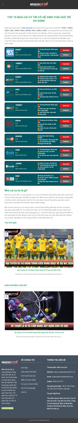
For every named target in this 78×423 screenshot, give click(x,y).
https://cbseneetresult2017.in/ (64, 372)
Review (66, 55)
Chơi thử (66, 50)
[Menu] (3, 4)
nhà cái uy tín (27, 28)
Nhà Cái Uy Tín (7, 369)
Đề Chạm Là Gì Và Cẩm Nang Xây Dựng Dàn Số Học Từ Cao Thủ (39, 333)
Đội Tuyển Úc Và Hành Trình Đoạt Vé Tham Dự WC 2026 (39, 270)
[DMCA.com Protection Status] (8, 408)
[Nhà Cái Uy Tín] (39, 4)
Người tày (56, 393)
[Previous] (7, 251)
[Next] (71, 251)
